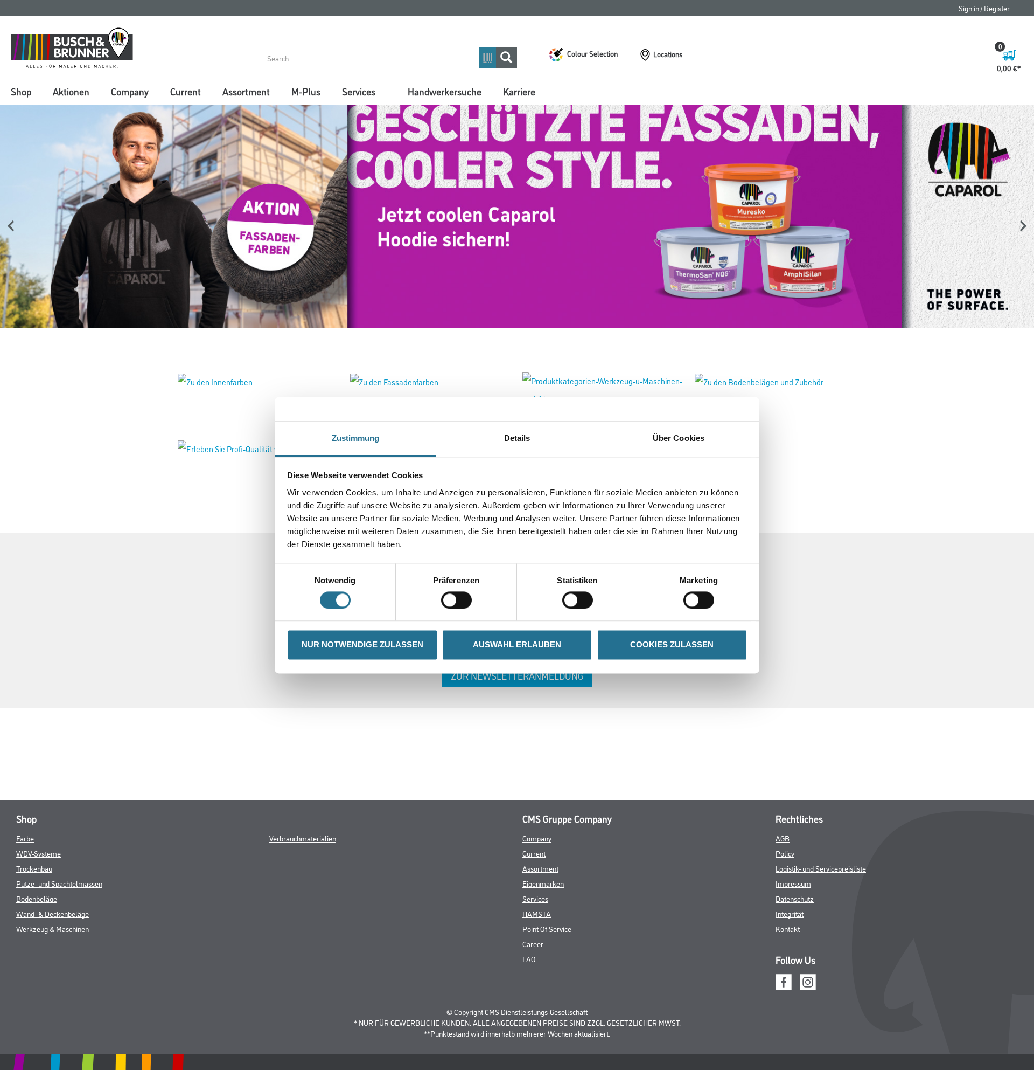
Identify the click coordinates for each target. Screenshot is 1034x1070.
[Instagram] (808, 980)
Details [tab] (517, 438)
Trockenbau (34, 868)
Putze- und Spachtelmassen (59, 883)
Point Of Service (546, 928)
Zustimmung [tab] (356, 438)
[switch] (459, 600)
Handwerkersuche (444, 91)
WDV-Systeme (38, 853)
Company (130, 91)
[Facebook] (784, 980)
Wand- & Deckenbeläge (52, 913)
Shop (21, 91)
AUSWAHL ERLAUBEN (517, 645)
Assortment (246, 91)
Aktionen (71, 91)
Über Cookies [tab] (678, 438)
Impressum (793, 883)
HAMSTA (536, 913)
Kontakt (788, 928)
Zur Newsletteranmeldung (517, 675)
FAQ (529, 959)
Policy (785, 853)
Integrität (790, 913)
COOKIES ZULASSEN (672, 645)
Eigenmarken (543, 883)
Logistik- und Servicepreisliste (821, 868)
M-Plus (305, 91)
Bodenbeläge (36, 898)
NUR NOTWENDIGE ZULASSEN (362, 645)
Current (185, 91)
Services (358, 91)
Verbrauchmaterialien (302, 838)
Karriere (519, 91)
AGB (783, 838)
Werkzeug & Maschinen (52, 928)
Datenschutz (795, 898)
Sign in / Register (984, 8)
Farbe (25, 838)
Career (532, 943)
